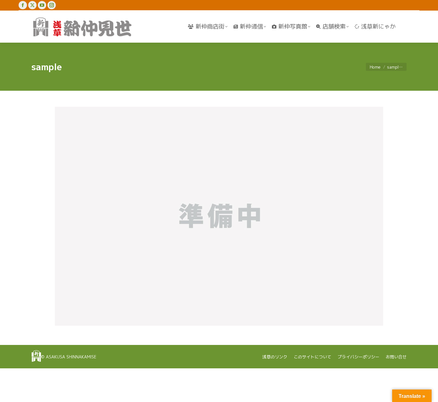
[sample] (219, 216)
